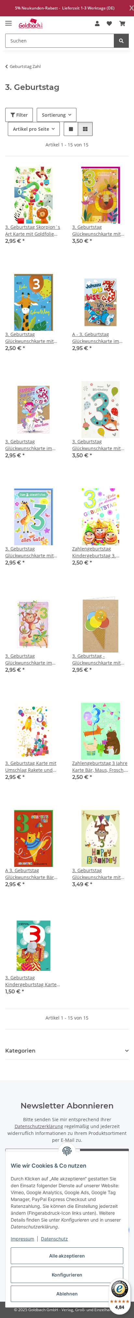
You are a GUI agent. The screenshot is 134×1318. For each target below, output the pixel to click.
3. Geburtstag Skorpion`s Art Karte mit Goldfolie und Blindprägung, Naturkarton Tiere (32, 230)
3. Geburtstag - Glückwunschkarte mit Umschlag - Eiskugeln (96, 659)
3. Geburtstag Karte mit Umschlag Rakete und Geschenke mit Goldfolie (31, 766)
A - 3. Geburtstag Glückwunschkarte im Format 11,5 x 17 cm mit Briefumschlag (98, 338)
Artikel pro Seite (31, 129)
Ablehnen (67, 1293)
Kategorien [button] (20, 1051)
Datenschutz (54, 1239)
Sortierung (54, 115)
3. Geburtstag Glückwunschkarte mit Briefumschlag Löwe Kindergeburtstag (96, 230)
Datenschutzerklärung (39, 1126)
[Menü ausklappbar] (8, 20)
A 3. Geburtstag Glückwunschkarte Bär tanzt (29, 874)
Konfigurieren (67, 1274)
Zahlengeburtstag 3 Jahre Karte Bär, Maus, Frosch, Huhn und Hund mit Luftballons (99, 766)
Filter (21, 115)
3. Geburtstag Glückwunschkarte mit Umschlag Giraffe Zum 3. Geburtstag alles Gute (32, 552)
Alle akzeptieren (67, 1256)
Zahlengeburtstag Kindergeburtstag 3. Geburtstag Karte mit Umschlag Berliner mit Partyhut (96, 552)
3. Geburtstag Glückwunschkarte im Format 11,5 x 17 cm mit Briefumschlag (31, 445)
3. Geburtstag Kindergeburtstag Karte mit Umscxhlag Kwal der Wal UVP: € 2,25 (31, 981)
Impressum (22, 1239)
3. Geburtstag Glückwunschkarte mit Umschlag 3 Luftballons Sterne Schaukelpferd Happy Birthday (97, 445)
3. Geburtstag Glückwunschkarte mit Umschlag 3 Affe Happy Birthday (97, 874)
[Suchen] (121, 41)
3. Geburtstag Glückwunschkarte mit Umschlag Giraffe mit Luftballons (29, 338)
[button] (97, 23)
